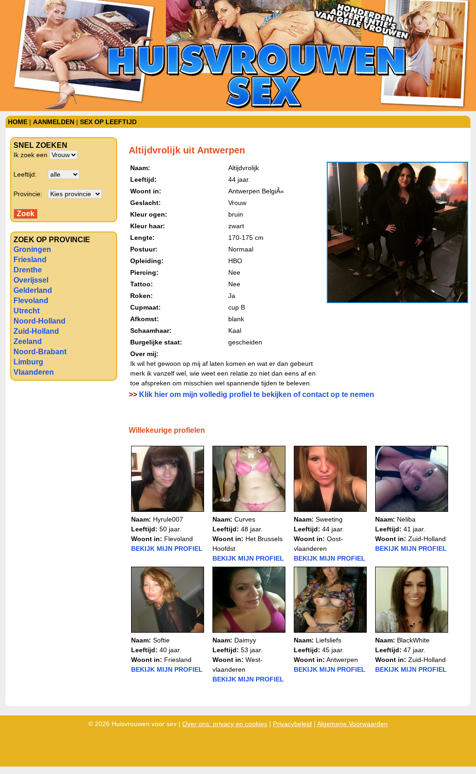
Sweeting (329, 519)
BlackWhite (413, 640)
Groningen (32, 249)
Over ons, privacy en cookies (224, 724)
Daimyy (245, 640)
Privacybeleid (292, 724)
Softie (161, 640)
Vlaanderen (33, 372)
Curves (244, 519)
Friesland (29, 260)
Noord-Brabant (39, 352)
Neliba (406, 519)
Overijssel (30, 280)
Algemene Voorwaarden (352, 724)
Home (17, 122)
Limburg (28, 362)
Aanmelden (53, 122)
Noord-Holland (39, 321)
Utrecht (26, 311)
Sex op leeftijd (108, 122)
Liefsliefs (328, 640)
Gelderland (32, 290)
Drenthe (27, 270)
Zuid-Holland (36, 331)
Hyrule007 (168, 519)
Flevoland (30, 300)
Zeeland (27, 341)
